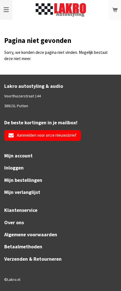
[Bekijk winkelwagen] (115, 10)
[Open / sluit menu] (6, 10)
